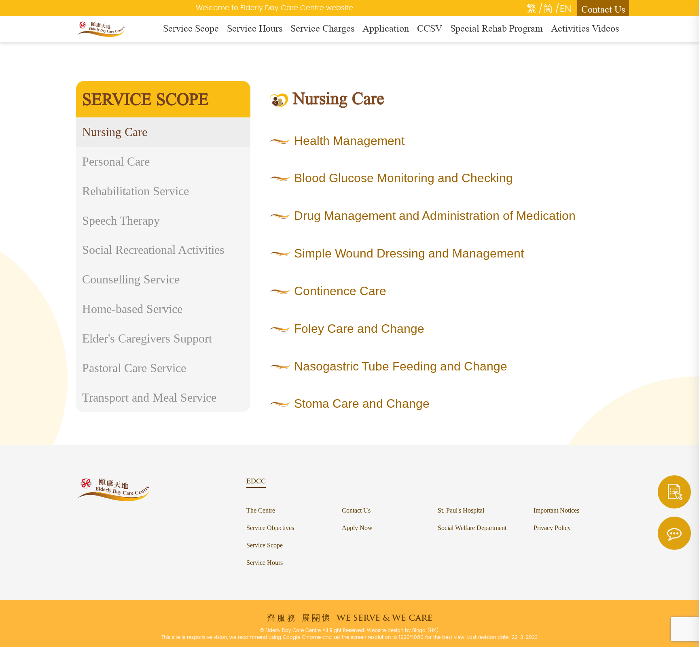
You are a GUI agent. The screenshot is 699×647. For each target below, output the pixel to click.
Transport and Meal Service (149, 397)
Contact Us (603, 9)
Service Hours (254, 28)
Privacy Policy (552, 527)
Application (385, 28)
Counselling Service (131, 279)
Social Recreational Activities (153, 249)
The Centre (260, 510)
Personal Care (116, 161)
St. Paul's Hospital (461, 510)
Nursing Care (114, 131)
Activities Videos (585, 28)
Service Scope (191, 28)
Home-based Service (132, 308)
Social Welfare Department (472, 527)
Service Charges (322, 28)
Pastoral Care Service (134, 368)
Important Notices (556, 510)
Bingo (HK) (425, 630)
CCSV (429, 28)
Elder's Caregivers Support (147, 338)
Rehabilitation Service (135, 191)
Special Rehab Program (496, 28)
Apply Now (357, 527)
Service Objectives (270, 527)
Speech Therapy (121, 220)
